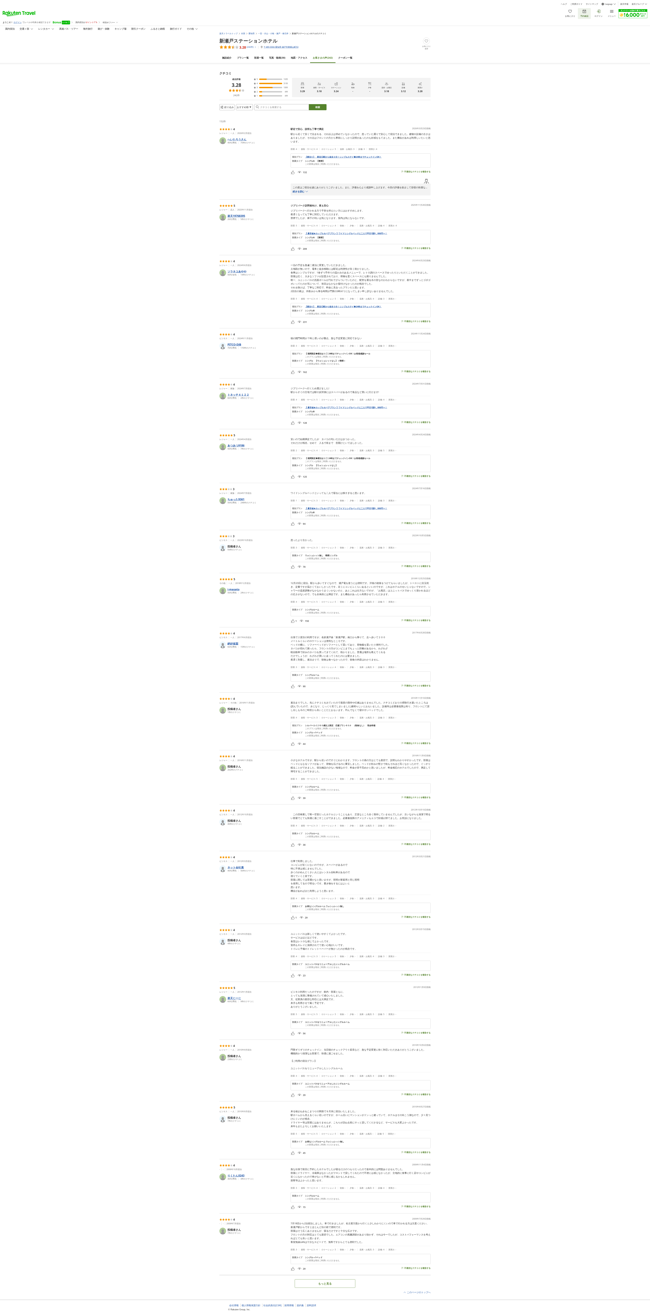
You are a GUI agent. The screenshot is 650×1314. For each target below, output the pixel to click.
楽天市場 (624, 4)
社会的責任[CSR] (272, 1305)
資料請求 (311, 1305)
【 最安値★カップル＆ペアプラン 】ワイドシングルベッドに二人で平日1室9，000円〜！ (346, 233)
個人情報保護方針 (251, 1305)
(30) (277, 57)
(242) (323, 57)
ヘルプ (564, 4)
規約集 (300, 1305)
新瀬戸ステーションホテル (248, 40)
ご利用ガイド (576, 4)
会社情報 (234, 1305)
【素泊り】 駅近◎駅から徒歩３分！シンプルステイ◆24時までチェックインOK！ (343, 157)
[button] (253, 140)
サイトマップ (592, 4)
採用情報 (289, 1305)
